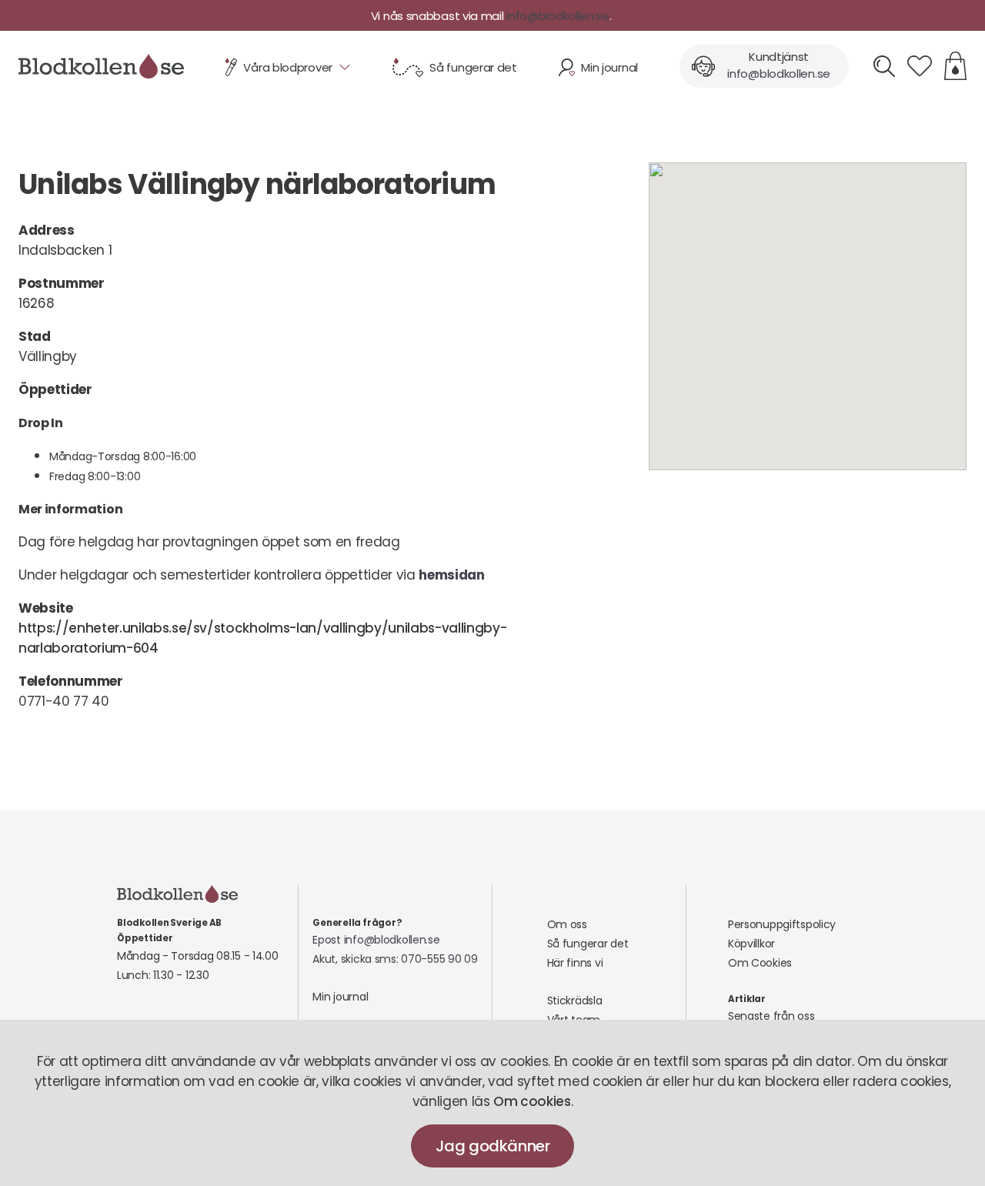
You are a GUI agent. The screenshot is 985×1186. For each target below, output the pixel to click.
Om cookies (532, 1101)
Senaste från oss (771, 1016)
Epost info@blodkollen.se (375, 939)
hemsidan (451, 575)
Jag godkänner (493, 1146)
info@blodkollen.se (557, 16)
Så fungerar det (588, 943)
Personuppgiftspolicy (782, 924)
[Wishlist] (919, 66)
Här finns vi (575, 963)
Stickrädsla (575, 1000)
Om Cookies (760, 963)
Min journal (340, 996)
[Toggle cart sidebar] (955, 66)
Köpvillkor (751, 943)
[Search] (884, 66)
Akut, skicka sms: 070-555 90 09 (394, 959)
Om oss (567, 924)
